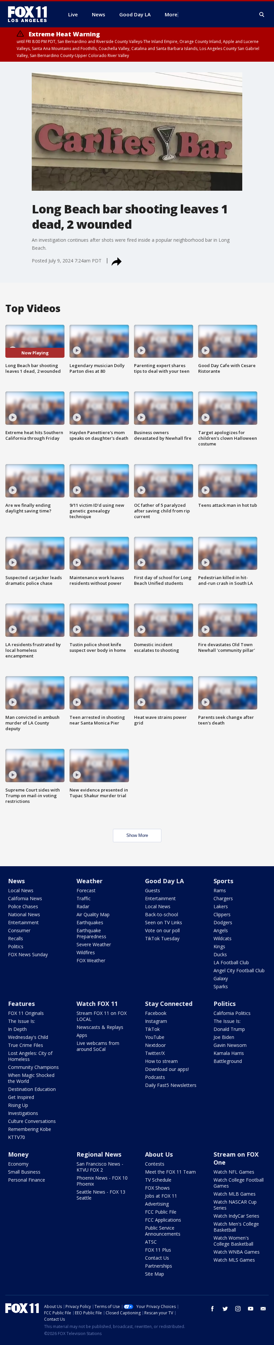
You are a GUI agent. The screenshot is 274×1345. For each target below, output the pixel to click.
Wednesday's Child (28, 1037)
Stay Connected (168, 1004)
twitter (225, 1308)
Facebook (155, 1013)
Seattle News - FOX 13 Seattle (101, 1195)
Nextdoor (155, 1045)
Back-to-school (161, 914)
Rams (220, 890)
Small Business (24, 1172)
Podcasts (155, 1077)
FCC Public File (160, 1212)
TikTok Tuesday (162, 938)
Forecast (86, 890)
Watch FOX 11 (97, 1004)
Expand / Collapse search (262, 14)
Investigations (23, 1113)
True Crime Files (25, 1045)
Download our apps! (167, 1069)
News (16, 881)
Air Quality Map (93, 914)
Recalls (15, 938)
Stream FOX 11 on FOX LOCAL (102, 1016)
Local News (20, 890)
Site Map (154, 1274)
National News (24, 914)
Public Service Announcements (162, 1231)
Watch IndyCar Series (236, 1216)
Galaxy (221, 978)
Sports (223, 881)
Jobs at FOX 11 (161, 1196)
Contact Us (157, 1258)
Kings (219, 946)
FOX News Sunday (28, 954)
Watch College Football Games (239, 1183)
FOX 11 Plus (158, 1250)
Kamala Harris (229, 1053)
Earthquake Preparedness (91, 933)
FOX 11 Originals (26, 1013)
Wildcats (223, 938)
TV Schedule (158, 1180)
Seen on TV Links (163, 922)
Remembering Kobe (29, 1129)
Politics (15, 946)
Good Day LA (164, 881)
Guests (152, 890)
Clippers (222, 914)
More (171, 14)
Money (18, 1154)
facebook (212, 1308)
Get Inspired (21, 1097)
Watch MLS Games (234, 1260)
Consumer (19, 930)
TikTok (152, 1029)
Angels (221, 930)
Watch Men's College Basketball (236, 1227)
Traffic (84, 898)
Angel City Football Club (239, 970)
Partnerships (158, 1266)
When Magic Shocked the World (31, 1078)
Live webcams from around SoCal (98, 1046)
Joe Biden (224, 1037)
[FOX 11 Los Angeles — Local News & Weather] (30, 14)
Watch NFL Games (234, 1172)
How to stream (161, 1061)
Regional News (99, 1154)
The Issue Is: (21, 1021)
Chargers (223, 898)
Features (21, 1004)
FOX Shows (157, 1188)
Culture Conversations (32, 1121)
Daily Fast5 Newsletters (170, 1085)
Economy (18, 1164)
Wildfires (86, 952)
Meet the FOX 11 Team (170, 1172)
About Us (159, 1154)
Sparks (221, 986)
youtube (250, 1308)
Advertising (157, 1204)
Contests (154, 1164)
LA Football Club (231, 962)
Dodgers (223, 922)
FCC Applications (163, 1220)
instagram (238, 1308)
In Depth (17, 1029)
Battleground (228, 1061)
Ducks (220, 954)
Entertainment (23, 922)
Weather (90, 881)
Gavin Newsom (230, 1045)
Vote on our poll (162, 930)
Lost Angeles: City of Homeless (30, 1056)
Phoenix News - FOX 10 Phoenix (102, 1181)
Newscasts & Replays (100, 1027)
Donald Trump (229, 1029)
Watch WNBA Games (237, 1252)
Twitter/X (155, 1053)
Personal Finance (26, 1180)
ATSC (151, 1242)
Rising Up (18, 1105)
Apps (82, 1035)
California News (25, 898)
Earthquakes (90, 922)
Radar (83, 906)
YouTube (154, 1037)
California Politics (232, 1013)
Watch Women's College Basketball (233, 1241)
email (263, 1308)
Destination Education (32, 1089)
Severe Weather (94, 944)
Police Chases (23, 906)
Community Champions (33, 1067)
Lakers (221, 906)
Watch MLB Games (235, 1194)
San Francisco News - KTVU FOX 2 (100, 1167)
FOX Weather (91, 960)
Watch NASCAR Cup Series (235, 1205)
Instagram (156, 1021)
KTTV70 (16, 1137)
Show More (137, 835)
